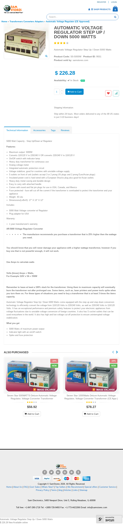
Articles (67, 490)
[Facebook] (44, 472)
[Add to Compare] (116, 93)
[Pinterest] (71, 472)
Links (75, 490)
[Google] (64, 472)
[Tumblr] (78, 472)
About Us (17, 487)
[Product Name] (31, 375)
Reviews (65, 130)
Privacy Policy (42, 490)
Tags (53, 130)
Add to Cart (76, 91)
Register (101, 2)
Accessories (39, 130)
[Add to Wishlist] (108, 93)
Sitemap (83, 490)
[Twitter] (51, 472)
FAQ (26, 487)
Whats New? (47, 487)
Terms (54, 490)
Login (114, 2)
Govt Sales (35, 487)
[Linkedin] (58, 472)
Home (9, 487)
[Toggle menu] (27, 8)
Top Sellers (60, 487)
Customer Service (107, 487)
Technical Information (17, 130)
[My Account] (89, 9)
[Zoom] (46, 56)
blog (60, 490)
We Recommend (75, 487)
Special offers (91, 487)
